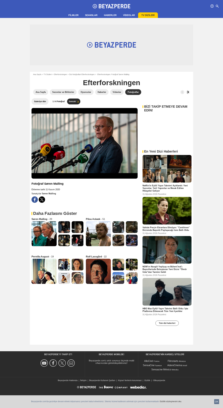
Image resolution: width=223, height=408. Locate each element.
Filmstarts (173, 361)
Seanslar (91, 15)
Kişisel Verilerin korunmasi (130, 380)
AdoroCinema (174, 365)
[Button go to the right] (188, 92)
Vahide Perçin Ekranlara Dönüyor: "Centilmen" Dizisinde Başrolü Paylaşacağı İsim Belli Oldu (166, 228)
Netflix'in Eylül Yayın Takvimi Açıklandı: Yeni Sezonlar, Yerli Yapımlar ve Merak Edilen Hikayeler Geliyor (165, 188)
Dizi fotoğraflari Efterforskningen (82, 74)
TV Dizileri (48, 74)
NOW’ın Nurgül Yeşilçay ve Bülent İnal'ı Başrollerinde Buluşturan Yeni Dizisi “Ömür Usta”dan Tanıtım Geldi (165, 269)
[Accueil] (111, 6)
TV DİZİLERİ (148, 15)
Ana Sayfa (37, 74)
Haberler (110, 15)
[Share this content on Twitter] (42, 199)
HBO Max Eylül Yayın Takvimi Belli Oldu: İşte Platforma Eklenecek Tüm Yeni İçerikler (165, 309)
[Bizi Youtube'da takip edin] (44, 363)
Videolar (129, 15)
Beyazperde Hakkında (68, 380)
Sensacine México (161, 369)
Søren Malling (49, 193)
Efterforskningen (60, 74)
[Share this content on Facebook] (35, 199)
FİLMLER (73, 15)
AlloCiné (148, 361)
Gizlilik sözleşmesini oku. (171, 401)
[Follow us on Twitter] (62, 363)
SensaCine (149, 365)
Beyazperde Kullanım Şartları (102, 380)
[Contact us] (71, 363)
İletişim (83, 380)
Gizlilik (147, 380)
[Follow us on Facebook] (53, 363)
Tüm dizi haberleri (167, 323)
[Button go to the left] (182, 92)
